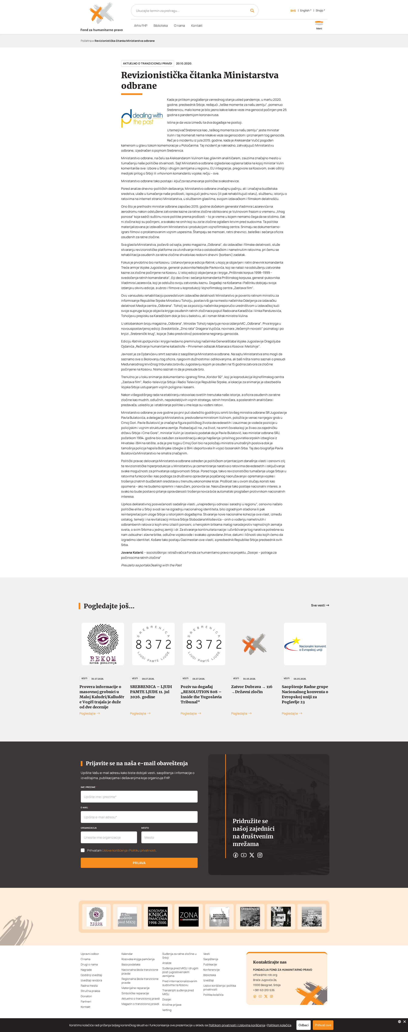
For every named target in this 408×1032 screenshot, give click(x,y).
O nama (179, 25)
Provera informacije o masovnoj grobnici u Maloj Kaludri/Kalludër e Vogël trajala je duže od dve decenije (101, 696)
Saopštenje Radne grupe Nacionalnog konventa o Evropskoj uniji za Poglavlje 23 (305, 694)
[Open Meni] (319, 25)
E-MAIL (85, 807)
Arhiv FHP (140, 25)
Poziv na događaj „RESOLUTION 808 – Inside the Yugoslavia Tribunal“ (201, 694)
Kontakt (197, 25)
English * (306, 10)
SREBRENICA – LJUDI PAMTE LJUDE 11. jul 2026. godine (151, 691)
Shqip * (320, 10)
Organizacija (89, 827)
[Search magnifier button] (252, 10)
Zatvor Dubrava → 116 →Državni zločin (251, 689)
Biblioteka (161, 25)
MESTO (145, 827)
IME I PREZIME (89, 787)
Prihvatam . (122, 850)
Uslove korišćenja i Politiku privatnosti (129, 850)
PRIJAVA (139, 863)
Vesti (84, 678)
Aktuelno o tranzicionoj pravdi (147, 63)
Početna (86, 41)
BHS (293, 11)
